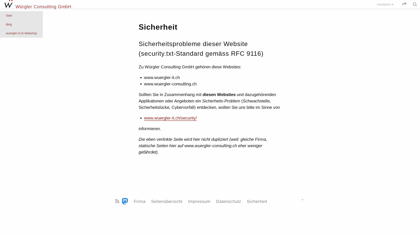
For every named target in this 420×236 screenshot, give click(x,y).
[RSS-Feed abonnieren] (118, 201)
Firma (140, 201)
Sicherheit (257, 201)
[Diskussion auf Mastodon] (125, 201)
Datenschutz (228, 201)
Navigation (384, 4)
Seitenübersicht (166, 201)
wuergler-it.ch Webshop (21, 33)
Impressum (199, 201)
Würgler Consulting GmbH (42, 6)
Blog (9, 24)
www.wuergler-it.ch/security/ (170, 118)
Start (9, 15)
